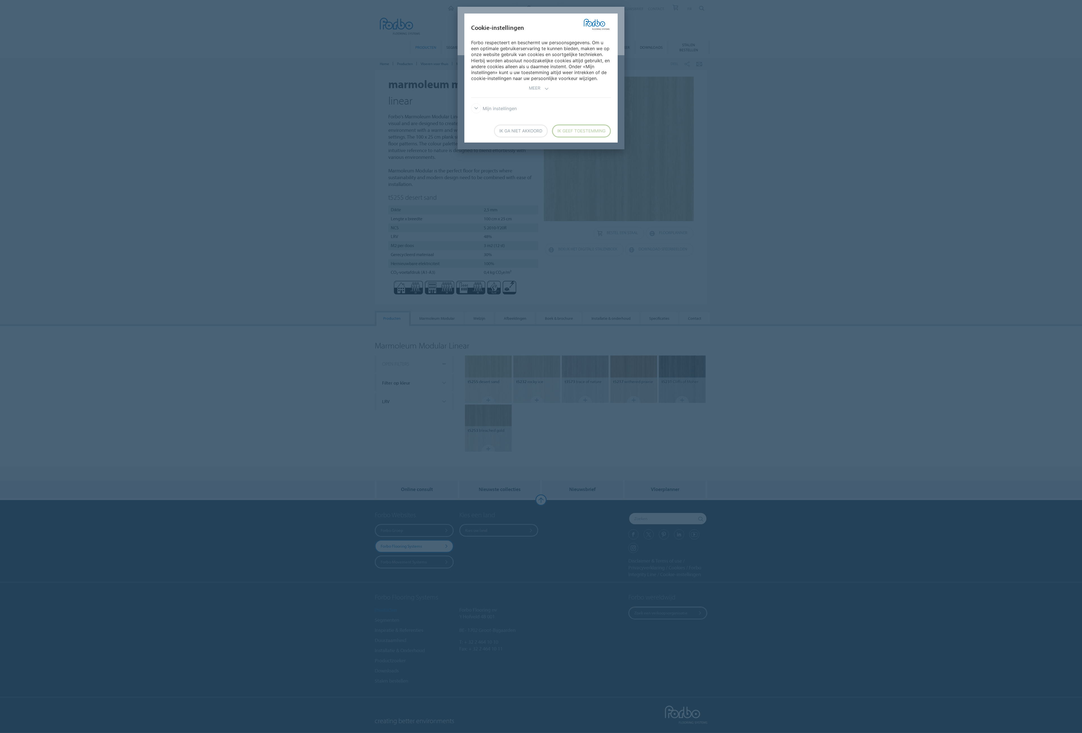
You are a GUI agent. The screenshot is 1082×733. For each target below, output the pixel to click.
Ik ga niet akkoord (520, 131)
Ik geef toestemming (581, 131)
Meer (534, 88)
